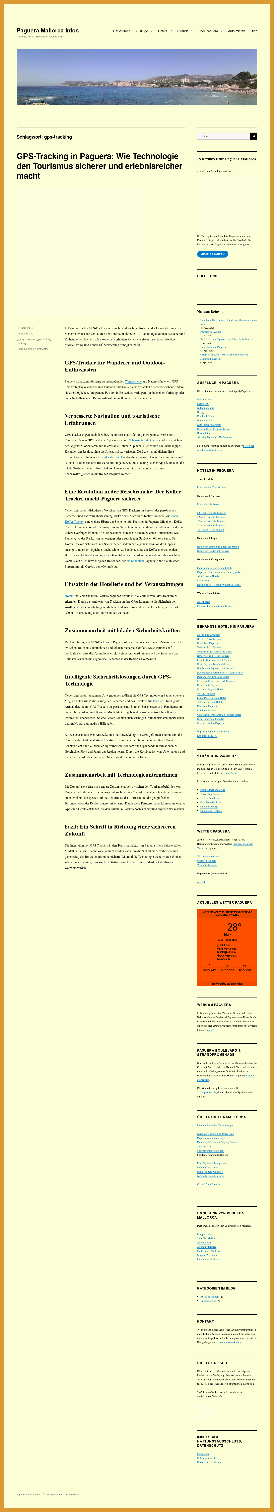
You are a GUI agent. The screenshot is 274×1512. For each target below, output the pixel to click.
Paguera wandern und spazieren (214, 1138)
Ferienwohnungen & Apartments (214, 606)
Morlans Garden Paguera (210, 723)
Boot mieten (204, 433)
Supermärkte (204, 1146)
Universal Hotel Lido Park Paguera (216, 681)
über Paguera (208, 31)
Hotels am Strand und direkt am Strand (218, 546)
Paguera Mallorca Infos (48, 30)
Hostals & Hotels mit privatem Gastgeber (219, 584)
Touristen (158, 701)
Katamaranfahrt (205, 408)
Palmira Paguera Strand (212, 789)
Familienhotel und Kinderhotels (214, 568)
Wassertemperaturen (208, 856)
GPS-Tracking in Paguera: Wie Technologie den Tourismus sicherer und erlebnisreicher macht (99, 165)
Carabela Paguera (206, 710)
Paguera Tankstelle (207, 1167)
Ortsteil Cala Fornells (208, 1184)
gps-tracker (28, 339)
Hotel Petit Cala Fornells (210, 719)
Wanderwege (133, 381)
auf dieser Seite (228, 773)
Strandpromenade (206, 1092)
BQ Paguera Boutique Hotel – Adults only (220, 672)
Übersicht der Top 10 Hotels (212, 487)
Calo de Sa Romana (211, 810)
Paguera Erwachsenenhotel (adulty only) (219, 572)
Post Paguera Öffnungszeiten (212, 1163)
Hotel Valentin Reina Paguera (213, 655)
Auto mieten (236, 31)
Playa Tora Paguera (210, 794)
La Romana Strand (210, 798)
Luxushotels (204, 580)
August (201, 882)
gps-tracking (44, 339)
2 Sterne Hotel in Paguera (211, 525)
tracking (21, 343)
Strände (183, 31)
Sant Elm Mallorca (207, 1238)
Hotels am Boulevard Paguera (213, 551)
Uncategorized (25, 333)
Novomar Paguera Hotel (210, 689)
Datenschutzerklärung (209, 1462)
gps (19, 339)
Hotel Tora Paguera (207, 643)
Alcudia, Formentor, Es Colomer (214, 437)
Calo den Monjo (209, 806)
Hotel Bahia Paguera (208, 685)
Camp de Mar (204, 1234)
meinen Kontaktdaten (230, 1342)
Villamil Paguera (206, 693)
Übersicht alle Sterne (208, 504)
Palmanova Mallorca (208, 1259)
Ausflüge (141, 31)
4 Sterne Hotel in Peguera (211, 517)
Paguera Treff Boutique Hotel (213, 676)
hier (210, 1030)
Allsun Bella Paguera (208, 634)
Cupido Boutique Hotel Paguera (214, 660)
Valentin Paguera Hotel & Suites (214, 651)
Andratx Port (204, 1242)
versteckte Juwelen (113, 457)
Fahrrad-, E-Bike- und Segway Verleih (217, 1142)
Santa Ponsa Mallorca (209, 1251)
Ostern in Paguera (206, 860)
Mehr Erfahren (213, 254)
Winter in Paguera (207, 865)
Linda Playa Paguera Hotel (211, 698)
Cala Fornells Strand (211, 802)
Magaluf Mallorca (207, 1255)
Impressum (203, 1454)
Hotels (162, 31)
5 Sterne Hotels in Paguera (211, 512)
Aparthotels (203, 601)
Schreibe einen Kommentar (32, 349)
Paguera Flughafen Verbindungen (215, 1125)
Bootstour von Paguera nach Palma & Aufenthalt (226, 339)
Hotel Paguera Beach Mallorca (213, 664)
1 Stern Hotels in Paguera (210, 529)
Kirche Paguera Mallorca (210, 1176)
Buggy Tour (203, 412)
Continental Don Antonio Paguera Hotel (219, 714)
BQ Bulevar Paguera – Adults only (216, 668)
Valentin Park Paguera (209, 647)
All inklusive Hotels (208, 576)
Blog (254, 31)
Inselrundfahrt (204, 399)
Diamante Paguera (207, 706)
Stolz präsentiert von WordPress (62, 1494)
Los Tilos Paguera (207, 735)
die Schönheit (135, 561)
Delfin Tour (203, 403)
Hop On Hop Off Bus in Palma (213, 429)
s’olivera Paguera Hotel (209, 702)
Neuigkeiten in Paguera (213, 347)
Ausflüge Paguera (209, 1296)
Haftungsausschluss (207, 1458)
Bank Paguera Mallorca (210, 1171)
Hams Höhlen (204, 420)
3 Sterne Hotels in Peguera (211, 521)
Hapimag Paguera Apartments (213, 731)
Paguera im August (210, 331)
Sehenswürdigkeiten (142, 440)
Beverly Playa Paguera (209, 639)
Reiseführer (121, 31)
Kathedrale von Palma (209, 424)
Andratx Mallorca (206, 1246)
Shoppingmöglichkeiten (210, 1150)
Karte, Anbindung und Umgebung (215, 1134)
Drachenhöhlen (205, 416)
